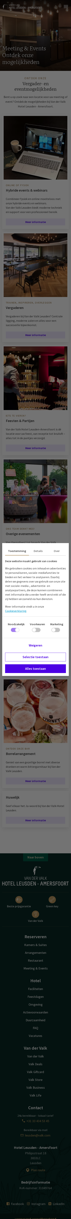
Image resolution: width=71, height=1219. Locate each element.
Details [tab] (38, 551)
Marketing (56, 624)
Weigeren (35, 645)
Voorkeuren (37, 624)
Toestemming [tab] (17, 551)
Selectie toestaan (35, 657)
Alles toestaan (35, 668)
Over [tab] (57, 551)
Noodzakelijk (16, 624)
